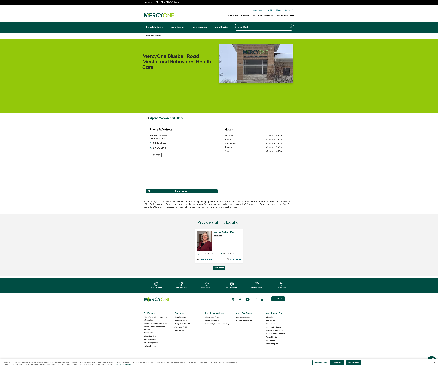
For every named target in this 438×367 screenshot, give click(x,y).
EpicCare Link (179, 330)
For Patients (232, 16)
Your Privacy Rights (320, 362)
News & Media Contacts (275, 334)
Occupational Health (182, 324)
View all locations (153, 36)
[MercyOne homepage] (160, 18)
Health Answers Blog (213, 320)
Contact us (278, 299)
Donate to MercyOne (274, 330)
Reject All (337, 362)
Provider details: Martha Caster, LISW (219, 246)
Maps (278, 10)
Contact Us (289, 10)
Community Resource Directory (217, 324)
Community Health (273, 327)
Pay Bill (269, 10)
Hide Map (155, 155)
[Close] (434, 362)
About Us (269, 317)
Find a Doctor (177, 27)
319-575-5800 (159, 148)
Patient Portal (257, 10)
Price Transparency (151, 343)
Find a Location (199, 27)
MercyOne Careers (243, 317)
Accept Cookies (353, 362)
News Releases (180, 317)
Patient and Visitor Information (155, 323)
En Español (270, 340)
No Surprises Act (150, 346)
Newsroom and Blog (263, 16)
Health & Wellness (285, 16)
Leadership (270, 324)
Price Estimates (150, 339)
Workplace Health (181, 320)
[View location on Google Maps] (182, 176)
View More (219, 268)
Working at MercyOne (244, 320)
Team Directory (272, 337)
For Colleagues (272, 344)
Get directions (159, 143)
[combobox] (263, 27)
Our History (270, 320)
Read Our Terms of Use (123, 364)
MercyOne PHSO (180, 327)
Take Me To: (148, 2)
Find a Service (221, 27)
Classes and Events (212, 317)
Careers (245, 16)
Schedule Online (154, 27)
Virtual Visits (148, 333)
